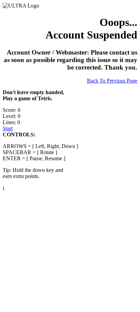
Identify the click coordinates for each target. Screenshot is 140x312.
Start (8, 128)
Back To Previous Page (112, 81)
